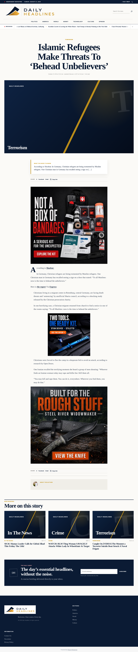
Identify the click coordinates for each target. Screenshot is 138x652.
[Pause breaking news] (132, 26)
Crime (50, 540)
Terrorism (69, 39)
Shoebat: (50, 268)
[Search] (132, 11)
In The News (8, 540)
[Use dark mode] (132, 2)
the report (41, 287)
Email (46, 179)
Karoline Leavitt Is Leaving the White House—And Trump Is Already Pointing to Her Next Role (64, 26)
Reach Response (72, 649)
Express (53, 287)
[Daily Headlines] (29, 11)
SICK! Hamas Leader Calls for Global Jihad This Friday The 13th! (24, 545)
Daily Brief (126, 1)
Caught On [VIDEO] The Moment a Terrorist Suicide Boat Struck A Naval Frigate (110, 546)
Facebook (41, 179)
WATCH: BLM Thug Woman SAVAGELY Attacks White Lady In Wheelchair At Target (68, 545)
